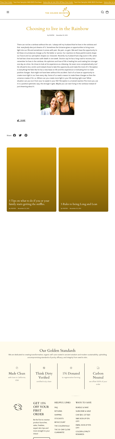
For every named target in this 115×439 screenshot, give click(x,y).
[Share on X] (20, 135)
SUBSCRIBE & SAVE (83, 411)
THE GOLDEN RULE (62, 426)
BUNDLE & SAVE (82, 407)
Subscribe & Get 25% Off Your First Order (55, 2)
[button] (102, 12)
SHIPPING (58, 415)
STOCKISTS (59, 419)
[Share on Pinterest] (26, 135)
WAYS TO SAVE (83, 402)
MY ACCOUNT (59, 422)
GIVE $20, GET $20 (83, 415)
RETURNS (58, 411)
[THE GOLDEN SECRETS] (57, 12)
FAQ (56, 407)
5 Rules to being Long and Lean (79, 204)
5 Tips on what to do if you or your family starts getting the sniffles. (29, 202)
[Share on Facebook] (14, 135)
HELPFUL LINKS (62, 402)
